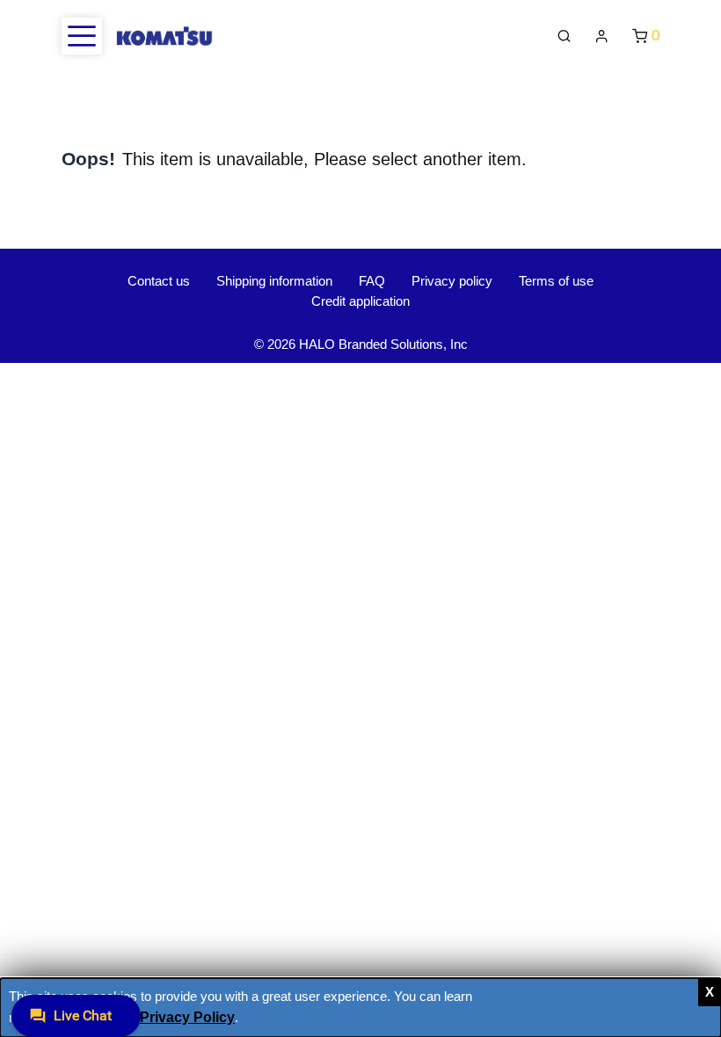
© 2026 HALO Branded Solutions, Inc (361, 344)
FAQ (372, 280)
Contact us (158, 280)
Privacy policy (451, 280)
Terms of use (556, 280)
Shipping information (274, 280)
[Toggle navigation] (82, 36)
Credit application (360, 301)
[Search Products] (564, 36)
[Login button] (601, 36)
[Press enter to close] (709, 992)
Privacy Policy (187, 1017)
